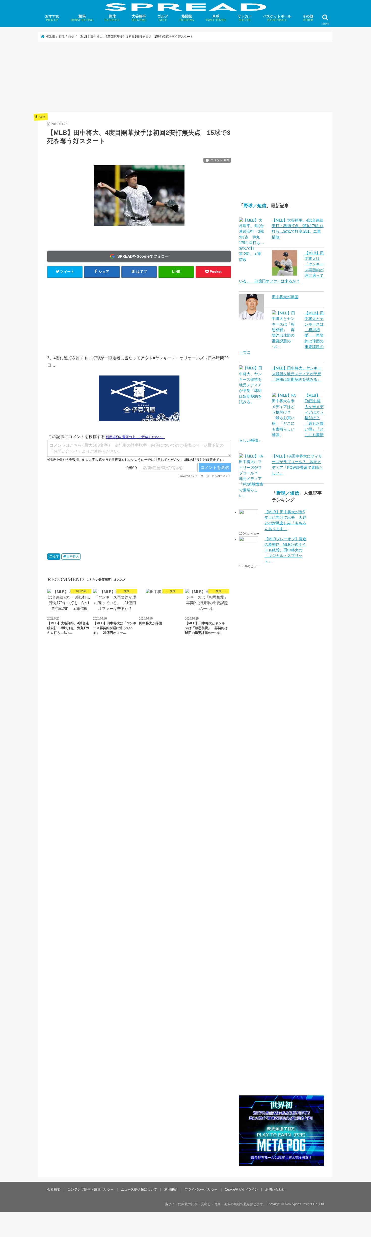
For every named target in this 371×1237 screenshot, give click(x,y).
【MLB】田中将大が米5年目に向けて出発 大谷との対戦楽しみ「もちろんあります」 (285, 520)
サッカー (245, 18)
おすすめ (52, 18)
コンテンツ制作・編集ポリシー (91, 1189)
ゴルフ (162, 18)
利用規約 (170, 1189)
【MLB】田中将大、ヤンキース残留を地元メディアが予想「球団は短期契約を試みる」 (296, 373)
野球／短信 (255, 205)
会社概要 (53, 1189)
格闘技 (186, 18)
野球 (112, 18)
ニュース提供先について (139, 1189)
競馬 (82, 18)
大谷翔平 (138, 18)
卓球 (215, 18)
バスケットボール (277, 18)
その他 (308, 18)
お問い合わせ (275, 1189)
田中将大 (73, 556)
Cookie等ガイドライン (241, 1189)
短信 (55, 556)
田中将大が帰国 (285, 297)
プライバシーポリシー (201, 1189)
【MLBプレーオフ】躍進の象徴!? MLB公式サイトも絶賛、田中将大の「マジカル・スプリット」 (285, 550)
